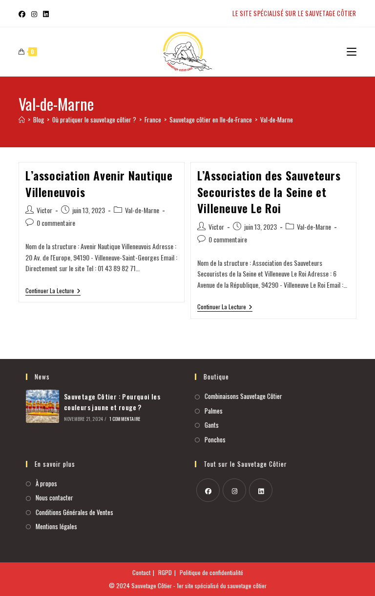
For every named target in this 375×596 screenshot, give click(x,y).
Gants (212, 425)
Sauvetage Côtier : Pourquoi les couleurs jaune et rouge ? (112, 401)
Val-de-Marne (276, 119)
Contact (141, 572)
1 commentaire (125, 418)
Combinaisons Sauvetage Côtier (243, 396)
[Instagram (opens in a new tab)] (34, 14)
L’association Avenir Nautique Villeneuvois (98, 183)
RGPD (165, 572)
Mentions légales (56, 526)
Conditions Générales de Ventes (74, 512)
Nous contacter (54, 497)
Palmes (214, 411)
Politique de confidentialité (211, 572)
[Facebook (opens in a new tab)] (23, 14)
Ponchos (215, 439)
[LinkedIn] (260, 490)
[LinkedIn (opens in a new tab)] (46, 14)
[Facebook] (208, 490)
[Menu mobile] (351, 51)
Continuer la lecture (53, 291)
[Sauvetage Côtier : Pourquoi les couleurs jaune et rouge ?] (42, 406)
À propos (46, 483)
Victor (44, 210)
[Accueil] (22, 119)
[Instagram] (234, 490)
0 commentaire (56, 223)
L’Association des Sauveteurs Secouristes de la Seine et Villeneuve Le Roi (269, 191)
